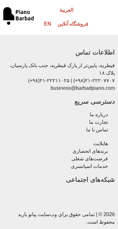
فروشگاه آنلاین (73, 23)
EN (47, 23)
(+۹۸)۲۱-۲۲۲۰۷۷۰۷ (94, 80)
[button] (106, 17)
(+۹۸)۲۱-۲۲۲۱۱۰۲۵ (49, 80)
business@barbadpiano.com (83, 88)
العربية (66, 10)
